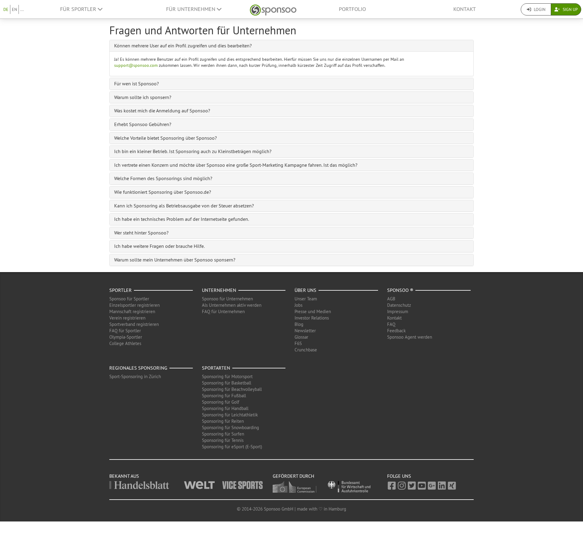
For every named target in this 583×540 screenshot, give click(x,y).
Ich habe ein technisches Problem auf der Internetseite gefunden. (181, 219)
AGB (391, 299)
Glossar (301, 337)
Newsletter (305, 330)
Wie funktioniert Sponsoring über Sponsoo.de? (162, 192)
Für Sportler (79, 9)
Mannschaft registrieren (132, 311)
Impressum (397, 311)
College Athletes (125, 343)
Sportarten (216, 368)
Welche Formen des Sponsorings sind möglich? (163, 178)
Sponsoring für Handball (225, 408)
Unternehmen (219, 290)
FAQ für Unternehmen (223, 311)
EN (14, 9)
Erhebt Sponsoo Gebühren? (142, 124)
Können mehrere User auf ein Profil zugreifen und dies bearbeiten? (183, 46)
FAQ (391, 324)
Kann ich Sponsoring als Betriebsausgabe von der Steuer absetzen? (184, 206)
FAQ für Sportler (125, 330)
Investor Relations (312, 318)
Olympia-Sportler (125, 337)
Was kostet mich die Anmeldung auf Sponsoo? (162, 111)
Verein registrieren (127, 318)
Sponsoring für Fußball (224, 395)
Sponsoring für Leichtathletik (230, 415)
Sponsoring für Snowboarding (230, 427)
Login (539, 9)
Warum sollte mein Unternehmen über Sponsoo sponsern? (174, 260)
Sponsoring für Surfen (223, 434)
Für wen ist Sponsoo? (136, 83)
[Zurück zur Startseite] (273, 9)
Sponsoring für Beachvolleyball (232, 389)
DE (6, 9)
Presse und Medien (313, 311)
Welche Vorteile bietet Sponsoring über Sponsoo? (165, 138)
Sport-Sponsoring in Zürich (135, 376)
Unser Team (306, 299)
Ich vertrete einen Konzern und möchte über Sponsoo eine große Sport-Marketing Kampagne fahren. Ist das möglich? (235, 165)
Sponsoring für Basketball (226, 383)
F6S (298, 343)
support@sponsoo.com (136, 65)
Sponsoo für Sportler (129, 299)
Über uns (305, 290)
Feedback (396, 330)
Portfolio (352, 9)
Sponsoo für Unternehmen (227, 299)
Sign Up (569, 9)
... (22, 9)
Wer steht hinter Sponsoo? (141, 233)
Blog (299, 324)
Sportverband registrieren (134, 324)
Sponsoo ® (400, 290)
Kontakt (464, 9)
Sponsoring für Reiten (223, 421)
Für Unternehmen (191, 9)
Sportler (120, 290)
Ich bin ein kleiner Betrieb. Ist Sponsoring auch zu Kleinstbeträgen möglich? (192, 151)
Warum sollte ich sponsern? (142, 97)
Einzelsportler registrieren (134, 305)
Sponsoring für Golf (220, 402)
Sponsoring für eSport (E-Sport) (232, 446)
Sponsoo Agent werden (409, 337)
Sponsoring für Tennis (223, 440)
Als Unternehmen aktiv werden (231, 305)
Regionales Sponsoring (138, 368)
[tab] (291, 46)
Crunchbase (306, 350)
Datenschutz (399, 305)
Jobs (298, 305)
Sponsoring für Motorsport (227, 376)
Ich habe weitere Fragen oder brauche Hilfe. (159, 246)
